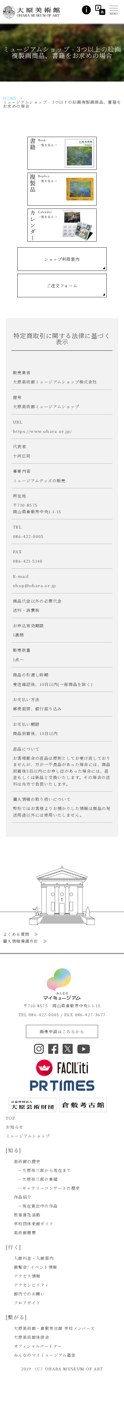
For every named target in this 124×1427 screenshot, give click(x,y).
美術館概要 (25, 1232)
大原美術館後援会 (31, 1337)
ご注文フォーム (62, 285)
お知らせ (15, 1127)
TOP (10, 1118)
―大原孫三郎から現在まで (44, 1170)
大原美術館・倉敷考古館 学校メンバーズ (54, 1328)
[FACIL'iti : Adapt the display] (62, 1068)
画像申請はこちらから (62, 1031)
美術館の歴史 (27, 1161)
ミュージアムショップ (28, 1136)
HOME (10, 98)
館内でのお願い (29, 1294)
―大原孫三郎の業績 (38, 1179)
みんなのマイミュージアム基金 (45, 1355)
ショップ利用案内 (62, 259)
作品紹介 (23, 1197)
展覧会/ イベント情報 (35, 1267)
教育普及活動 (27, 1215)
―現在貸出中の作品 (38, 1206)
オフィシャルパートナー (38, 1346)
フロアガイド (27, 1302)
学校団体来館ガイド (34, 1224)
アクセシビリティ (31, 1285)
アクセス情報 (27, 1276)
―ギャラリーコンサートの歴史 (49, 1188)
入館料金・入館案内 (34, 1258)
